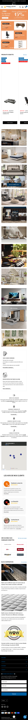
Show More (6, 493)
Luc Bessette (14, 501)
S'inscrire (14, 694)
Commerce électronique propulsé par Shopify (8, 718)
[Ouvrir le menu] (2, 7)
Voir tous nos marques (22, 538)
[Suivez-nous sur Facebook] (2, 707)
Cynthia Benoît (15, 519)
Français (3, 700)
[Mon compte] (22, 7)
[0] (25, 7)
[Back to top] (14, 717)
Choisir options (10, 122)
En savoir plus (24, 562)
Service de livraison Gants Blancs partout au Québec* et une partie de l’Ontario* (14, 1)
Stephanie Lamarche (16, 483)
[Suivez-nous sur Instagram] (5, 707)
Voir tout (25, 54)
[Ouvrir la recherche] (20, 7)
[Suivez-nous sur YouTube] (7, 707)
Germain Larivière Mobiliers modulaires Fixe (8, 113)
